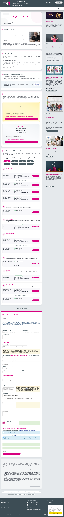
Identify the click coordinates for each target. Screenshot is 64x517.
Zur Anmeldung (21, 142)
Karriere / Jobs (52, 504)
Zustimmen (55, 513)
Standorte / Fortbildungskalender (34, 509)
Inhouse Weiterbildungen (33, 504)
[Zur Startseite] (5, 3)
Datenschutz (29, 514)
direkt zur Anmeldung (7, 23)
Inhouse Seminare (31, 505)
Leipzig (22, 163)
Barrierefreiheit (19, 514)
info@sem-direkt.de (6, 507)
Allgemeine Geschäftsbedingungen (7, 514)
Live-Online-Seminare (32, 507)
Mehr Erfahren (49, 186)
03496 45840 (49, 2)
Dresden (7, 163)
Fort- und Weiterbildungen (33, 502)
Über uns (50, 502)
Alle (7, 161)
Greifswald (14, 163)
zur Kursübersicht (21, 119)
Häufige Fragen (59, 2)
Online (15, 161)
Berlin (22, 161)
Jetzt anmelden (35, 175)
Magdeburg (30, 163)
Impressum (39, 514)
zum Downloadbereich (51, 90)
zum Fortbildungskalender (51, 130)
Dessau (30, 161)
